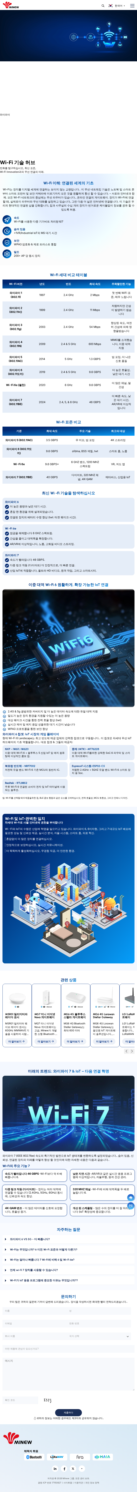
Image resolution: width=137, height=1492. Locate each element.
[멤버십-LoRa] (57, 1457)
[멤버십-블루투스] (34, 1457)
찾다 (103, 5)
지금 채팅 (130, 1197)
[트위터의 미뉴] (73, 1468)
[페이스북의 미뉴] (64, 1468)
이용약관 (78, 1482)
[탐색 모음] (131, 6)
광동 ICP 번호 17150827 (49, 1482)
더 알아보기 (14, 1041)
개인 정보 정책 (92, 1482)
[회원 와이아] (103, 1457)
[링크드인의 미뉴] (55, 1468)
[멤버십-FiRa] (80, 1457)
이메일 (130, 1205)
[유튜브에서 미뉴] (82, 1468)
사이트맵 (68, 1482)
